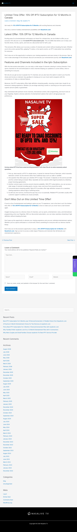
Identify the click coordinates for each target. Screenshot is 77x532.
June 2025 (6, 389)
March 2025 (7, 398)
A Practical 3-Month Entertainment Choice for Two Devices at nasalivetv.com (26, 324)
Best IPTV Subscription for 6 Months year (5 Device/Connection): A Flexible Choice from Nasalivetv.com (34, 321)
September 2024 (8, 415)
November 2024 (8, 410)
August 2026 (7, 349)
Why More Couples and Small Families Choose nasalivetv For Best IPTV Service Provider (30, 332)
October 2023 (7, 447)
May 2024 (6, 427)
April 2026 (6, 360)
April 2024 (6, 430)
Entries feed (6, 497)
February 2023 (7, 465)
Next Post (71, 240)
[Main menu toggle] (73, 3)
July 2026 (6, 352)
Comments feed (8, 500)
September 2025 (8, 381)
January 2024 (7, 439)
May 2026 (6, 357)
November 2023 (8, 444)
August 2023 (7, 453)
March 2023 (7, 462)
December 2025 (8, 372)
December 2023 (8, 442)
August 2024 (7, 418)
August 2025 (7, 384)
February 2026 (7, 366)
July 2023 (6, 456)
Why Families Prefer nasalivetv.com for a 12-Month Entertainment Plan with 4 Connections (30, 329)
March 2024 (7, 433)
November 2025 (8, 375)
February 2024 (7, 436)
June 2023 (6, 459)
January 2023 (7, 468)
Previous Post (7, 240)
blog (18, 21)
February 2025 (7, 401)
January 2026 (7, 369)
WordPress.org (7, 502)
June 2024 (6, 424)
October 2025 (7, 378)
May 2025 (6, 392)
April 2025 (6, 395)
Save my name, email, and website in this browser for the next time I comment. (31, 283)
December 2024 (8, 407)
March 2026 (7, 363)
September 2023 (8, 450)
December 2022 (8, 471)
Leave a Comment (10, 21)
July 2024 (6, 421)
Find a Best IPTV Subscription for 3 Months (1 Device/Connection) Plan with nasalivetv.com (31, 327)
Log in (5, 494)
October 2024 (7, 413)
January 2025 (7, 404)
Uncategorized (7, 484)
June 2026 (6, 355)
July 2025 (6, 386)
